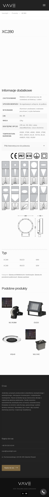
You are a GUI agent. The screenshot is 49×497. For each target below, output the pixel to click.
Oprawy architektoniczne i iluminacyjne (21, 275)
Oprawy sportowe (23, 277)
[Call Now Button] (43, 492)
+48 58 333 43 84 (8, 445)
